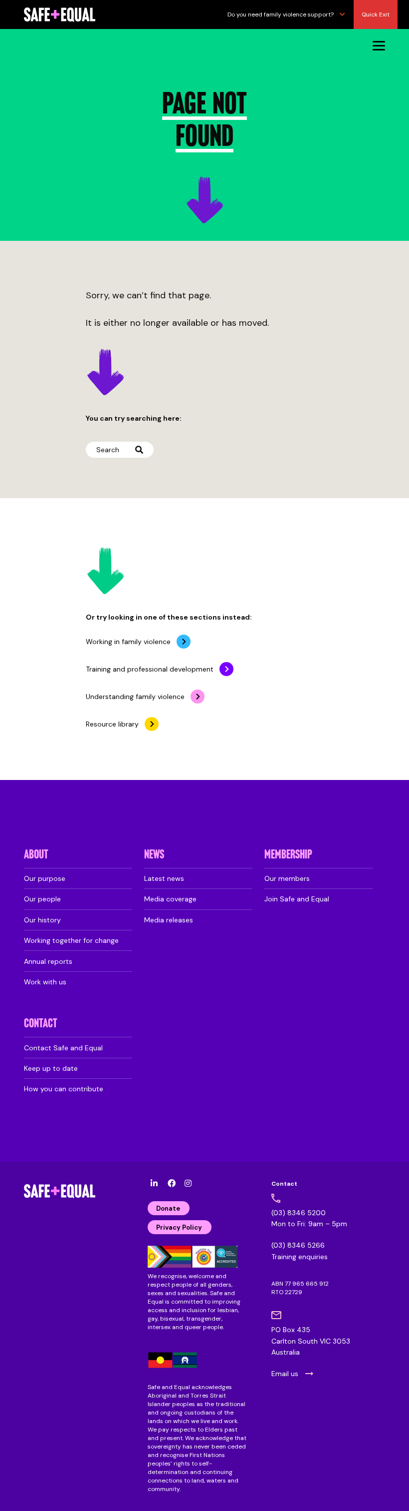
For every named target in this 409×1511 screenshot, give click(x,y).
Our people (42, 898)
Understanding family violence (135, 696)
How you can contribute (63, 1088)
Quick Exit (376, 14)
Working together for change (71, 940)
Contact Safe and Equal (63, 1047)
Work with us (45, 981)
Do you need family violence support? (280, 14)
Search (107, 449)
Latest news (164, 878)
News (154, 855)
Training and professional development (149, 669)
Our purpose (44, 878)
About (36, 855)
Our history (42, 919)
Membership (288, 855)
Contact (40, 1024)
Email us (284, 1373)
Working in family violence (128, 641)
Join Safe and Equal (296, 898)
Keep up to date (51, 1068)
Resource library (112, 724)
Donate (168, 1208)
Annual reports (48, 961)
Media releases (168, 919)
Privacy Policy (179, 1227)
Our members (287, 878)
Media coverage (170, 898)
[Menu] (379, 45)
